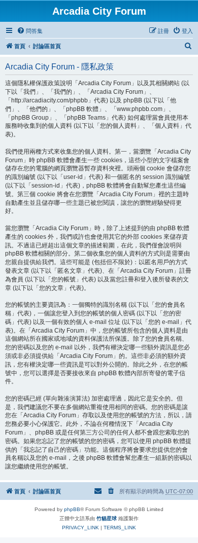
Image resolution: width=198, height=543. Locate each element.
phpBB (72, 509)
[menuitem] (30, 31)
